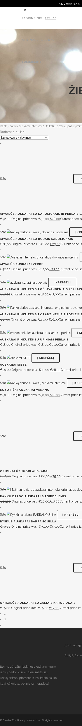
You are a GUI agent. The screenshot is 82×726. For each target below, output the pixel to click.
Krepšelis (39, 23)
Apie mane (73, 646)
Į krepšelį (62, 282)
